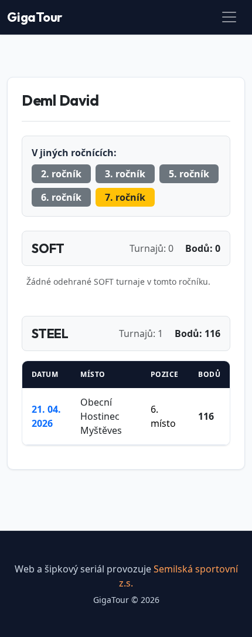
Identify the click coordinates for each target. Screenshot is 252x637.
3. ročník (125, 173)
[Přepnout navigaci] (229, 17)
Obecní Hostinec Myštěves (101, 416)
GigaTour (35, 17)
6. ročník (61, 197)
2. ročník (61, 173)
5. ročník (189, 173)
